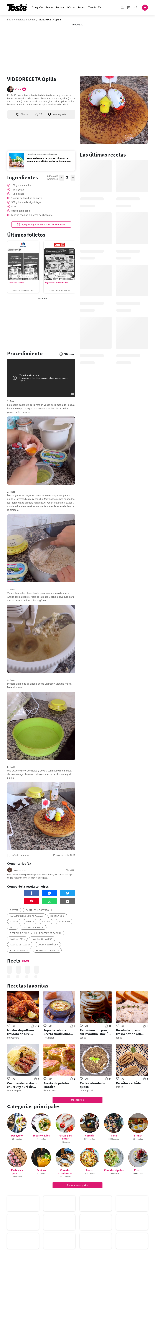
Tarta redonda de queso (92, 1084)
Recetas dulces (19, 950)
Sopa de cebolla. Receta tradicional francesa (56, 1032)
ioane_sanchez (20, 870)
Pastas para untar (65, 1137)
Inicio (10, 19)
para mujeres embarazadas (26, 916)
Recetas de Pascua (21, 933)
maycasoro (13, 1037)
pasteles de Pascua (47, 950)
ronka (119, 1037)
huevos (30, 921)
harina (46, 921)
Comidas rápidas (114, 1170)
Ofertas (71, 7)
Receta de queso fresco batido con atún (128, 1032)
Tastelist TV (94, 7)
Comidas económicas (65, 1171)
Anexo (89, 1170)
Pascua (14, 921)
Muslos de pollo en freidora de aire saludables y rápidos (22, 1032)
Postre (138, 1170)
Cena (114, 1135)
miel (12, 927)
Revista (82, 7)
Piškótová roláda (128, 1083)
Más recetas (77, 1100)
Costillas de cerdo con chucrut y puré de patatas (22, 1084)
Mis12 (119, 1086)
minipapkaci (86, 1090)
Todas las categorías (77, 1185)
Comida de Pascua (33, 927)
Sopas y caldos (41, 1135)
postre (14, 910)
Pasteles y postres (25, 19)
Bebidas (41, 1170)
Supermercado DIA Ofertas (56, 282)
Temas (49, 7)
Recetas (60, 7)
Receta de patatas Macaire (56, 1084)
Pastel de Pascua (42, 939)
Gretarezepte (14, 1090)
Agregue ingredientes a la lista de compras (43, 224)
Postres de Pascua (50, 933)
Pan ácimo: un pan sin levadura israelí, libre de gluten (94, 1032)
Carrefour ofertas (16, 282)
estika (83, 1037)
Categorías (37, 7)
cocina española (48, 944)
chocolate (64, 921)
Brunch (138, 1135)
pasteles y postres (37, 910)
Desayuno (17, 1135)
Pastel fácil (17, 939)
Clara (18, 89)
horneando (57, 916)
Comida (89, 1135)
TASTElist (48, 1037)
